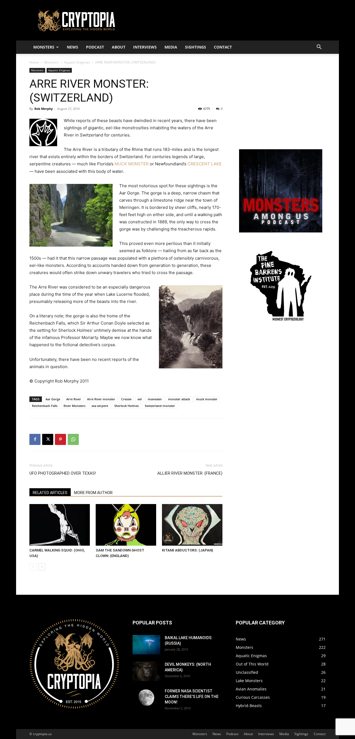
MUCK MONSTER (132, 163)
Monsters (43, 47)
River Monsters (74, 406)
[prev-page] (32, 566)
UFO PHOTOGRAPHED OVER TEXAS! (62, 473)
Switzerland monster (160, 406)
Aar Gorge (52, 399)
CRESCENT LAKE (204, 163)
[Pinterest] (60, 439)
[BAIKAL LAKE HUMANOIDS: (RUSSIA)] (146, 644)
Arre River (73, 399)
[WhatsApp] (73, 439)
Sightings (195, 47)
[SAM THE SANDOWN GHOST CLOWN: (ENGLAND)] (126, 525)
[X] (47, 439)
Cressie (126, 399)
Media (170, 47)
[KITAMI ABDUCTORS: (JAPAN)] (192, 525)
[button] (319, 47)
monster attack (179, 399)
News (72, 47)
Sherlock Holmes (126, 406)
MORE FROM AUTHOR (93, 492)
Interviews (145, 47)
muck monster (206, 399)
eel (140, 399)
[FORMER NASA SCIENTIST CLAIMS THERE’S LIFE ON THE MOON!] (146, 698)
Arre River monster (101, 399)
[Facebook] (34, 439)
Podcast (95, 47)
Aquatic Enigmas (77, 62)
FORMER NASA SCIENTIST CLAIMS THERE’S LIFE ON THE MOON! (192, 696)
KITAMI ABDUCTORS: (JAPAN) (187, 550)
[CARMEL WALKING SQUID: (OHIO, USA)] (59, 525)
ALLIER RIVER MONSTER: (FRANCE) (189, 473)
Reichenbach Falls (44, 406)
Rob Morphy (43, 109)
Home (34, 62)
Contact (223, 47)
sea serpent (100, 406)
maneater (155, 399)
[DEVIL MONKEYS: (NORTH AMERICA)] (146, 671)
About (118, 47)
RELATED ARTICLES (50, 492)
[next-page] (41, 566)
